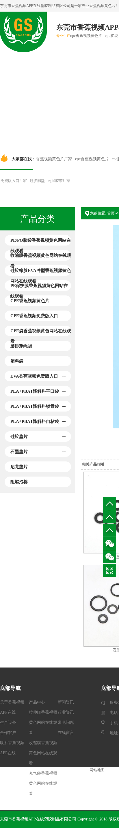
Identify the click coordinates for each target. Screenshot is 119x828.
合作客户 (8, 732)
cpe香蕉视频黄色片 (86, 35)
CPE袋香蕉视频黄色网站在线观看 (40, 332)
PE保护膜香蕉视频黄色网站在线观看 (39, 287)
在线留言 (66, 732)
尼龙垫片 (19, 466)
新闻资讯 (66, 702)
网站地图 (97, 770)
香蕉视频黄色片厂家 (54, 159)
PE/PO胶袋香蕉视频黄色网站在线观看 (40, 242)
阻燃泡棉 (19, 481)
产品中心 (37, 702)
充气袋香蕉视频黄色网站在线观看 (43, 783)
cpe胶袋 (111, 35)
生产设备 (8, 722)
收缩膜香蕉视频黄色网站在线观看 (40, 257)
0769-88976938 (109, 530)
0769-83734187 (109, 516)
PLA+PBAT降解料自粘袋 (34, 421)
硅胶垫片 (19, 436)
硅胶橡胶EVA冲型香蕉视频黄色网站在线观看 (40, 272)
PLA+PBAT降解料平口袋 (34, 391)
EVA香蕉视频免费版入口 (34, 376)
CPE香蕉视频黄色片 (29, 300)
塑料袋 (16, 361)
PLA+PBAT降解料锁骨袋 (34, 406)
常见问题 (66, 722)
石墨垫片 (19, 451)
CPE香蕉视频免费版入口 (34, 315)
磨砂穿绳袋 (21, 346)
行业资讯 (66, 712)
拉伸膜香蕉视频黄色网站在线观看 (43, 722)
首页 (111, 213)
